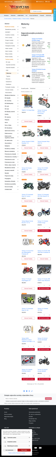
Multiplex (6, 15)
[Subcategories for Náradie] (17, 173)
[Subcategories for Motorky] (17, 73)
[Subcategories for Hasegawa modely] (17, 46)
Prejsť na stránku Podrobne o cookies (16, 452)
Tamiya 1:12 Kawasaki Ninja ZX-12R (27, 309)
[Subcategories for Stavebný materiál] (17, 170)
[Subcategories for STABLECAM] (17, 189)
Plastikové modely (9, 26)
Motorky (9, 73)
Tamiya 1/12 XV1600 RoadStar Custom (43, 168)
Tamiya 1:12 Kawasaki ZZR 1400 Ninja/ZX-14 (43, 195)
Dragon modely (9, 40)
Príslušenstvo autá (10, 159)
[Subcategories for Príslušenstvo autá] (17, 159)
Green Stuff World (33, 15)
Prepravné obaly (9, 175)
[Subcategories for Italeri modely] (17, 51)
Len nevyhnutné (9, 450)
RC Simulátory (8, 128)
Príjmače (7, 119)
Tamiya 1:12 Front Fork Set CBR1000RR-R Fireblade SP (27, 252)
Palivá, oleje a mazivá (10, 165)
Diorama (8, 79)
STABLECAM (8, 189)
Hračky (6, 114)
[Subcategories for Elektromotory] (17, 133)
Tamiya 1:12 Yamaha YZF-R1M (43, 309)
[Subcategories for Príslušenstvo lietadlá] (17, 154)
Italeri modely (8, 51)
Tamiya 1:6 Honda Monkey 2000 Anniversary (42, 111)
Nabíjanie (7, 146)
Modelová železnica (10, 95)
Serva (6, 122)
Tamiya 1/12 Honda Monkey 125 (27, 168)
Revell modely (9, 56)
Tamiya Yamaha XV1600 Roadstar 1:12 (28, 142)
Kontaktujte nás (33, 418)
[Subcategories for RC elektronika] (17, 140)
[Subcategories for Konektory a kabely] (17, 149)
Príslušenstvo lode (9, 162)
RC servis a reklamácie (35, 414)
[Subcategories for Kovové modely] (17, 187)
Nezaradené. (8, 92)
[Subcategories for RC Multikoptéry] (17, 103)
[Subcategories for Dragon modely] (17, 40)
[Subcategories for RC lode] (17, 109)
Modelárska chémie (10, 167)
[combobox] (41, 11)
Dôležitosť (32, 88)
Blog (5, 418)
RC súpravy (8, 117)
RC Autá (8, 62)
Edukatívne (9, 81)
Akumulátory (8, 143)
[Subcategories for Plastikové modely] (17, 27)
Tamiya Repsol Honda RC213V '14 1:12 (27, 221)
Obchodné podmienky (34, 412)
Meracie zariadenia (10, 151)
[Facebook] (24, 391)
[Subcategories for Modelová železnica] (17, 95)
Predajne (31, 423)
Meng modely (8, 54)
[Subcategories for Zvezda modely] (17, 90)
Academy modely (9, 35)
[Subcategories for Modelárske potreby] (17, 29)
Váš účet (6, 427)
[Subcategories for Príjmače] (17, 120)
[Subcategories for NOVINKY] (17, 32)
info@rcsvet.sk (18, 1)
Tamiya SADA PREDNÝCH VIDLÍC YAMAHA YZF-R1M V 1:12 (28, 340)
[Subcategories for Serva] (17, 122)
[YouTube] (27, 391)
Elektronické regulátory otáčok (9, 136)
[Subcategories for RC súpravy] (17, 117)
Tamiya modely (9, 59)
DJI (26, 15)
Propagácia (8, 178)
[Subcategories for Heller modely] (17, 48)
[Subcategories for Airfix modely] (17, 37)
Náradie (7, 173)
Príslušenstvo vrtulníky (11, 156)
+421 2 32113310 (33, 450)
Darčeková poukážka (10, 184)
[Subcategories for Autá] (17, 70)
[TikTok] (32, 391)
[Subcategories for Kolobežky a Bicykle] (17, 181)
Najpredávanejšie (8, 416)
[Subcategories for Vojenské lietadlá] (17, 67)
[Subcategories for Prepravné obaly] (17, 176)
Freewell (42, 15)
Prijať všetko (24, 450)
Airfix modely (8, 37)
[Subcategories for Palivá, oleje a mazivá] (17, 165)
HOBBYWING (21, 15)
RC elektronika (8, 140)
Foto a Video (8, 125)
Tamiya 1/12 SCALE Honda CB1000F (43, 370)
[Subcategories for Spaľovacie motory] (17, 131)
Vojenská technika (10, 64)
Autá (7, 70)
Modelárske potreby (10, 29)
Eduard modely (9, 43)
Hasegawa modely (10, 45)
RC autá (7, 106)
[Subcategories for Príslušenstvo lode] (17, 162)
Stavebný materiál (9, 170)
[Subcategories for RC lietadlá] (17, 98)
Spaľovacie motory (10, 130)
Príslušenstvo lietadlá (10, 154)
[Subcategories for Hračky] (17, 114)
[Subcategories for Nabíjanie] (17, 146)
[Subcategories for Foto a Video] (17, 125)
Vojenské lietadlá (10, 67)
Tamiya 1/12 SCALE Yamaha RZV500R (43, 339)
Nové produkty (8, 414)
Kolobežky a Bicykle (10, 181)
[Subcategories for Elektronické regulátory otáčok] (17, 137)
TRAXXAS (13, 15)
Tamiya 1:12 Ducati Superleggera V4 (26, 279)
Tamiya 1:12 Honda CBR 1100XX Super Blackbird (44, 279)
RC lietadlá (7, 98)
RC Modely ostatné (10, 111)
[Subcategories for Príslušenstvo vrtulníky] (17, 157)
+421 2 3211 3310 (35, 438)
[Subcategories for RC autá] (17, 106)
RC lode (7, 109)
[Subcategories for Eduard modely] (17, 43)
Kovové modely (9, 186)
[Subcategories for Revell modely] (17, 57)
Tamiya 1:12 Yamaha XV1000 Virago (43, 221)
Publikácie (8, 84)
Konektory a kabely (10, 148)
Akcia (5, 412)
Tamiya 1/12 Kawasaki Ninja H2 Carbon (27, 195)
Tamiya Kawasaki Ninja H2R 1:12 (43, 142)
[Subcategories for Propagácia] (17, 178)
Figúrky (8, 76)
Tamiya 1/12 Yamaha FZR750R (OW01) (27, 370)
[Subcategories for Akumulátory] (17, 143)
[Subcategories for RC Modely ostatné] (17, 111)
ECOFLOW (48, 15)
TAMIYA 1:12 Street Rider (28, 110)
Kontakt (31, 416)
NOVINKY (7, 32)
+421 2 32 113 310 (8, 1)
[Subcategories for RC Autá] (17, 62)
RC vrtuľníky (8, 100)
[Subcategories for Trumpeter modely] (17, 87)
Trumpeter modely (10, 87)
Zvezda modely (9, 89)
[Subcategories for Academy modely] (17, 35)
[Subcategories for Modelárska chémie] (17, 168)
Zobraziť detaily (28, 121)
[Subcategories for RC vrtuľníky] (17, 101)
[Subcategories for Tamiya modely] (17, 59)
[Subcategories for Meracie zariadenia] (17, 151)
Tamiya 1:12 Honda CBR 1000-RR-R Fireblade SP (44, 251)
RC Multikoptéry (9, 103)
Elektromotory (8, 133)
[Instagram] (29, 391)
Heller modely (8, 48)
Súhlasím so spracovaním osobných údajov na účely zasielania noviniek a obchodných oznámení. (27, 401)
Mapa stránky (32, 421)
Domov (7, 23)
